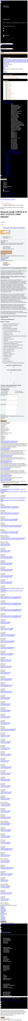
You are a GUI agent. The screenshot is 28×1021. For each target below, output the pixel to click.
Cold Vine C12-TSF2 (5, 736)
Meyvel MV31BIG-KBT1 (6, 679)
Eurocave (8, 160)
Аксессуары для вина (8, 74)
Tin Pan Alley (8, 172)
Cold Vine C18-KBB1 (5, 742)
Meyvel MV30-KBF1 (5, 698)
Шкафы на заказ (14, 114)
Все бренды (5, 80)
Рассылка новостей (7, 995)
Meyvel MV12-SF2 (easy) (6, 692)
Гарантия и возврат (7, 186)
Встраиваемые (6, 938)
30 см (4, 65)
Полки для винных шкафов (12, 77)
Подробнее (6, 257)
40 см (4, 66)
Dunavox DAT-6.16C (5, 856)
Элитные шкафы (18, 60)
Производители (6, 984)
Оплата (4, 185)
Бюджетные (5, 960)
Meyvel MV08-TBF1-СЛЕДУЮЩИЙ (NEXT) (11, 598)
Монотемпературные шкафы (9, 61)
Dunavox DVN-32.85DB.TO (7, 654)
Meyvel (7, 170)
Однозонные (6, 949)
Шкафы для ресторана (16, 113)
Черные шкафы (14, 119)
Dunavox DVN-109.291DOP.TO (7, 635)
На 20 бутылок (14, 146)
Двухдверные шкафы (15, 129)
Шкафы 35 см (14, 133)
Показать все (3, 921)
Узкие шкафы (14, 109)
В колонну (5, 941)
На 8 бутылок (14, 141)
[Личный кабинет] (3, 36)
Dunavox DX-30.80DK (5, 830)
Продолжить (3, 420)
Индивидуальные (7, 961)
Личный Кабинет (7, 992)
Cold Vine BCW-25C (5, 724)
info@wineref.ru (7, 35)
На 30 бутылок (14, 148)
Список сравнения (10, 39)
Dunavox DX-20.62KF (5, 818)
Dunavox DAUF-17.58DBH (7, 629)
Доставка (5, 184)
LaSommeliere (9, 167)
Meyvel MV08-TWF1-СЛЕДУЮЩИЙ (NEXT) (11, 604)
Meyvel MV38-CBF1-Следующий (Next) (9, 507)
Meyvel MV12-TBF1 (5, 545)
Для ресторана (6, 958)
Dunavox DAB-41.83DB (6, 480)
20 (3, 72)
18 (5, 71)
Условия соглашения (7, 987)
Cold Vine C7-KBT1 (5, 887)
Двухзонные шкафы (15, 107)
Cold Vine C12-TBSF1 (5, 774)
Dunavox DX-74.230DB (6, 476)
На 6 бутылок (14, 139)
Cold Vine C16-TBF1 (5, 717)
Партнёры (5, 986)
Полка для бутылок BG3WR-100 (8, 730)
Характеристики (6, 264)
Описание (5, 262)
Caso (7, 157)
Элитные (5, 956)
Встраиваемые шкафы (16, 59)
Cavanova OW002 (4, 900)
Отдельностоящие (7, 939)
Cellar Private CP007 (5, 799)
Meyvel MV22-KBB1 (5, 711)
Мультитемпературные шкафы (17, 125)
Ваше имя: (3, 395)
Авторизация (6, 7)
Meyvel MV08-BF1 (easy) (6, 462)
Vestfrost (7, 173)
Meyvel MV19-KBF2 (5, 780)
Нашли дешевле (12, 244)
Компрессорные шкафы (16, 128)
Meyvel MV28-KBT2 (5, 469)
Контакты (5, 187)
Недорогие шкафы (15, 116)
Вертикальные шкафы (16, 121)
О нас (4, 181)
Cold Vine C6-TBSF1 (5, 837)
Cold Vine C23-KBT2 (5, 786)
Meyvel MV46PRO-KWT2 (6, 849)
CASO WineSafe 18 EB (6, 768)
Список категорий (7, 101)
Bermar (7, 155)
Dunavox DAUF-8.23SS (6, 667)
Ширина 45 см (6, 965)
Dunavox (8, 159)
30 (6, 72)
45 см (7, 66)
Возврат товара (6, 979)
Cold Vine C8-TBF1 (5, 862)
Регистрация (6, 5)
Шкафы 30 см (14, 132)
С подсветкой (6, 952)
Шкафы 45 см (14, 135)
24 (4, 72)
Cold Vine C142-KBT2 (5, 755)
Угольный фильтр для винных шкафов (9, 532)
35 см (7, 65)
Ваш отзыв (3, 414)
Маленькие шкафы (15, 108)
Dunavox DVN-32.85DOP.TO (7, 648)
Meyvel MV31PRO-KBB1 (6, 570)
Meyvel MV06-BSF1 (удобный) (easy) (9, 442)
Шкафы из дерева (7, 59)
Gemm (7, 162)
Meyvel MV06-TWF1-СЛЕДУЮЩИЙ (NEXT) (11, 610)
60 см (4, 67)
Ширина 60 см (6, 966)
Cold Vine (8, 158)
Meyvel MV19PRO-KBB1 (6, 564)
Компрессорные (6, 947)
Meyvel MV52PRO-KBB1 (6, 583)
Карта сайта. (18, 1000)
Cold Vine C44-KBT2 (5, 805)
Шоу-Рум (5, 182)
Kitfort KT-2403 (4, 881)
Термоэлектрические (7, 948)
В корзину (3, 496)
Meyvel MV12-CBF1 (5, 551)
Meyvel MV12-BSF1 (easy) (6, 456)
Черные (5, 970)
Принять (2, 1017)
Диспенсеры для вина (10, 75)
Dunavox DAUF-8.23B (5, 661)
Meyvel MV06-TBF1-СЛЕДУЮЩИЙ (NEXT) (11, 617)
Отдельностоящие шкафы (9, 60)
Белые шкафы (14, 118)
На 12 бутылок (14, 144)
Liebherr (7, 168)
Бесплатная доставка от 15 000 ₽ (8, 199)
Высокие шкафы (14, 120)
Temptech (8, 171)
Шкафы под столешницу (16, 111)
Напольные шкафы (15, 126)
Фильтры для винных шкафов (12, 78)
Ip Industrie (8, 165)
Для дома (5, 957)
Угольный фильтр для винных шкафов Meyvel (11, 526)
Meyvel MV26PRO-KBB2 (6, 576)
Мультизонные (6, 950)
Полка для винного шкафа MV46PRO (9, 520)
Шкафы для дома (14, 112)
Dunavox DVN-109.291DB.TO (7, 642)
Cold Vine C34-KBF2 (5, 843)
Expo (7, 161)
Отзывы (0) (5, 265)
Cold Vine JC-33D (4, 761)
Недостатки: (3, 404)
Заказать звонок (5, 2)
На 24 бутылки (14, 147)
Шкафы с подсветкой (15, 127)
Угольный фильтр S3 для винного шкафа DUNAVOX (12, 539)
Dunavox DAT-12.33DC (6, 793)
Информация (3, 179)
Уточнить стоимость (6, 252)
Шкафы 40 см (14, 134)
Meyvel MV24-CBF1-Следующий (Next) (9, 514)
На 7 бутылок (14, 140)
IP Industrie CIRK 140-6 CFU (7, 868)
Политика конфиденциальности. (8, 1000)
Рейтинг (2, 418)
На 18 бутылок (14, 145)
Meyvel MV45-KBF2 (5, 824)
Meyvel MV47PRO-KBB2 (6, 558)
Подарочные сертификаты (9, 985)
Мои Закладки (6, 994)
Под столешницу (7, 940)
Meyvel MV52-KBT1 (5, 673)
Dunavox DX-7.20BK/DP (6, 875)
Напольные (5, 942)
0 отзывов (3, 222)
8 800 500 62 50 (4, 1)
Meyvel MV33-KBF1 (5, 623)
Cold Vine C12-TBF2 (5, 812)
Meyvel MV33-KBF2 (5, 705)
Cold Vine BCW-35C (5, 749)
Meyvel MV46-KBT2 (5, 449)
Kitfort (7, 166)
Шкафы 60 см (14, 136)
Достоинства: (4, 399)
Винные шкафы (6, 57)
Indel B (7, 164)
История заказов (6, 993)
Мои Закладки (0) (10, 37)
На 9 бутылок (14, 142)
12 (4, 71)
